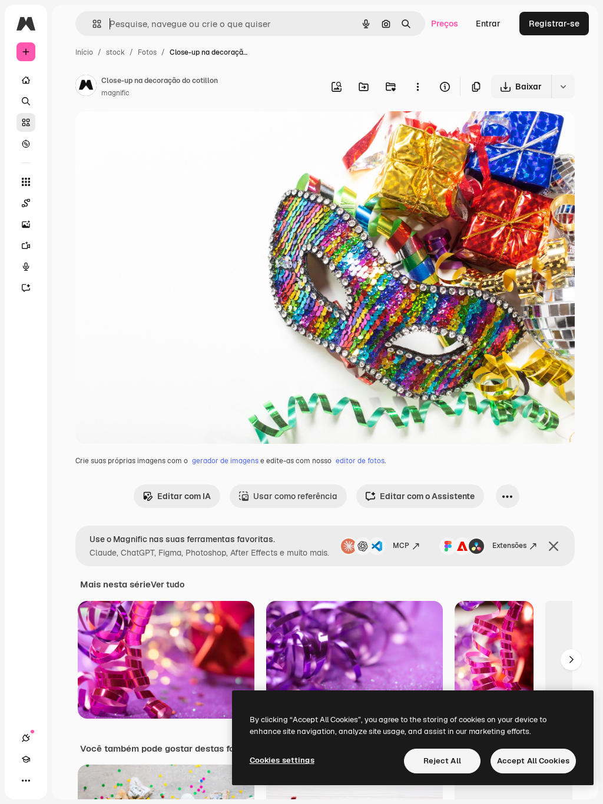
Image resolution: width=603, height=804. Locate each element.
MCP (401, 545)
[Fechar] (553, 546)
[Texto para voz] (25, 266)
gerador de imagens (225, 461)
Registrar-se (554, 23)
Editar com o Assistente (427, 496)
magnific (115, 93)
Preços (444, 23)
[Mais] (25, 780)
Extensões (509, 545)
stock (115, 52)
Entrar (488, 23)
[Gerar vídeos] (25, 245)
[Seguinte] (571, 660)
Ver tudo (167, 584)
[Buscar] (25, 101)
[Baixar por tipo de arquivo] (563, 86)
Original (150, 133)
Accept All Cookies (533, 761)
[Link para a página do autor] (86, 87)
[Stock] (25, 122)
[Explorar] (25, 143)
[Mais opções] (417, 86)
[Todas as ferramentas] (25, 181)
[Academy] (25, 759)
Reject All (442, 761)
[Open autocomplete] (92, 23)
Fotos (147, 52)
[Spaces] (25, 203)
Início (84, 52)
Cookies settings (282, 760)
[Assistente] (25, 287)
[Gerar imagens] (25, 224)
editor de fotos (360, 461)
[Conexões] (25, 738)
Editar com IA (184, 496)
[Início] (25, 80)
